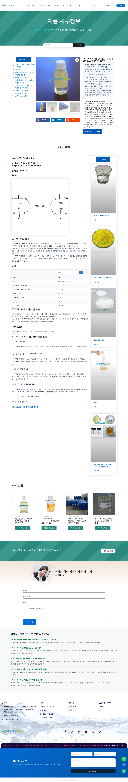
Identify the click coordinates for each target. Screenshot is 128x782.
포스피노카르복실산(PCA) (101, 215)
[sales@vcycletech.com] (123, 765)
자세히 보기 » (97, 220)
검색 (79, 45)
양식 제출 (30, 622)
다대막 (95, 402)
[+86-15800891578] (123, 771)
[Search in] (85, 272)
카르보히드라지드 (99, 340)
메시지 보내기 (93, 771)
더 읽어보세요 (22, 528)
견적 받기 (121, 5)
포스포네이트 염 (44, 30)
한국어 (109, 6)
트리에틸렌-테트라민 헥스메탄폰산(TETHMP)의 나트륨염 (103, 465)
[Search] (102, 5)
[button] (43, 5)
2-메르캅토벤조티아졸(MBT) (102, 277)
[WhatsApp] (123, 759)
